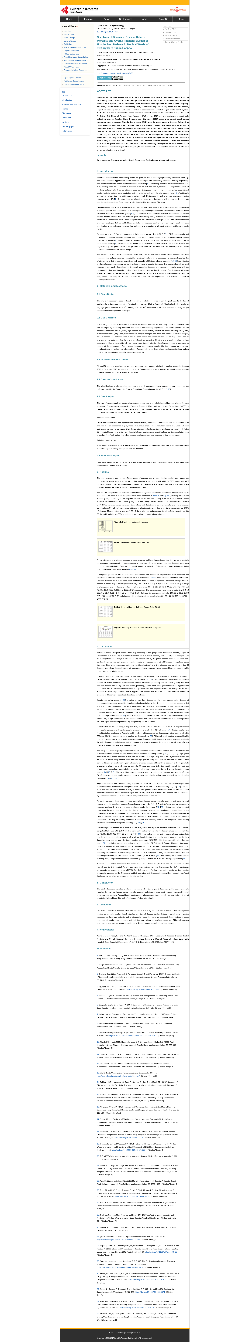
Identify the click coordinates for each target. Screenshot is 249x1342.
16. (98, 1107)
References (67, 131)
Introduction (67, 100)
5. (98, 996)
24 (179, 787)
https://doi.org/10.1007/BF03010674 (150, 1292)
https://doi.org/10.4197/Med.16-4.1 (129, 1138)
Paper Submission (70, 51)
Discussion (66, 113)
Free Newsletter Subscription (75, 57)
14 (147, 679)
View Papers (68, 34)
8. (98, 1023)
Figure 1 (166, 496)
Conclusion (66, 118)
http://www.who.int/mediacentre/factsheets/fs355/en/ (118, 1076)
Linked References (171, 39)
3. (98, 974)
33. (98, 1314)
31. (98, 1289)
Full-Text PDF (169, 29)
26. (98, 1227)
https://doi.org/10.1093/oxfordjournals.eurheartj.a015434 (120, 1267)
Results (65, 109)
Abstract (167, 26)
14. (98, 1082)
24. (98, 1202)
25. (98, 1215)
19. (98, 1144)
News (144, 19)
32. (98, 1301)
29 (143, 822)
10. (98, 1042)
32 (158, 855)
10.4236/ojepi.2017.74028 (108, 32)
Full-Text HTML (170, 32)
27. (98, 1236)
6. (98, 1005)
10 (173, 261)
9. (98, 1033)
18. (98, 1131)
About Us (163, 19)
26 (162, 807)
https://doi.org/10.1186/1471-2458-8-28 (161, 1252)
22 (171, 787)
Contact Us (136, 1333)
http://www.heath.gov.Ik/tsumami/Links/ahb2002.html (118, 1240)
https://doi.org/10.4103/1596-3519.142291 (129, 1150)
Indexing (66, 31)
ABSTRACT (67, 95)
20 (151, 736)
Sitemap (128, 1333)
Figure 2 (132, 569)
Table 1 (156, 496)
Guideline (67, 44)
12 (165, 389)
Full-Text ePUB (170, 35)
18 (124, 715)
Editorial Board (69, 41)
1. (98, 955)
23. (98, 1190)
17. (98, 1119)
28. (98, 1246)
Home (69, 19)
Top (63, 92)
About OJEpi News (70, 67)
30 (139, 834)
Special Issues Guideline (73, 84)
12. (98, 1063)
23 (175, 787)
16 (124, 700)
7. (98, 1014)
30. (98, 1274)
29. (98, 1261)
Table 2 (153, 577)
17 (187, 709)
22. (98, 1181)
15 (151, 679)
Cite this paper (68, 126)
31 (104, 843)
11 (176, 261)
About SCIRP (119, 1333)
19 (169, 730)
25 (152, 804)
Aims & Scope (68, 38)
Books (107, 19)
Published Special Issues (73, 81)
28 (139, 822)
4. (98, 986)
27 (135, 822)
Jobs (181, 19)
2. (98, 965)
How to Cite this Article (173, 42)
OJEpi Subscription (71, 54)
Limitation (66, 122)
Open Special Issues (71, 78)
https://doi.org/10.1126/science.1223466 (143, 989)
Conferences (125, 19)
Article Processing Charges (74, 47)
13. (98, 1073)
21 (176, 754)
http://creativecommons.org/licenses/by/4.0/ (115, 73)
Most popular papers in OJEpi (75, 60)
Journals (88, 19)
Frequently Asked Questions (74, 70)
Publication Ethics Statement (74, 64)
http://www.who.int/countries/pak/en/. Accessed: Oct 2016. (133, 1036)
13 (169, 389)
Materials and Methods (71, 104)
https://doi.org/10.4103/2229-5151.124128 (137, 1307)
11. (98, 1054)
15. (98, 1094)
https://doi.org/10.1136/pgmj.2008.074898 (132, 1196)
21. (98, 1165)
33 (184, 859)
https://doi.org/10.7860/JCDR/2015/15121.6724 (148, 1280)
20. (98, 1156)
